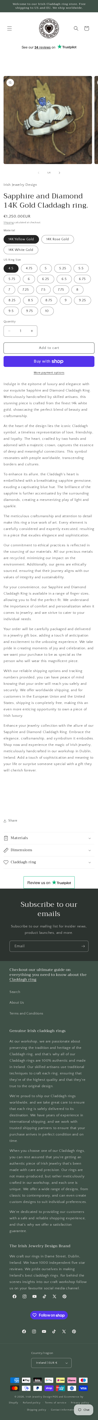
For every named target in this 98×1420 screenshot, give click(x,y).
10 (47, 311)
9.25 (82, 300)
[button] (9, 28)
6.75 (82, 279)
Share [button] (12, 821)
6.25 (45, 279)
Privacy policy (80, 1402)
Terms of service (55, 1402)
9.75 (29, 311)
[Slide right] (59, 173)
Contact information (63, 1409)
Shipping (9, 222)
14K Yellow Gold (21, 239)
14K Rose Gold (57, 239)
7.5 (43, 290)
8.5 (30, 300)
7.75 (61, 290)
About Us (17, 1003)
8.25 (12, 300)
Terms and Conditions (26, 1013)
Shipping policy (37, 1409)
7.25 (26, 290)
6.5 (64, 279)
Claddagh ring (23, 979)
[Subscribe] (83, 946)
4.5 (11, 268)
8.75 (48, 300)
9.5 (11, 311)
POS (55, 1396)
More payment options (49, 372)
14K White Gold (21, 250)
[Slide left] (38, 173)
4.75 (29, 268)
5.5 (81, 268)
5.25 (62, 268)
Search (15, 992)
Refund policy (32, 1402)
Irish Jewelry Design (39, 1396)
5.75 (12, 279)
